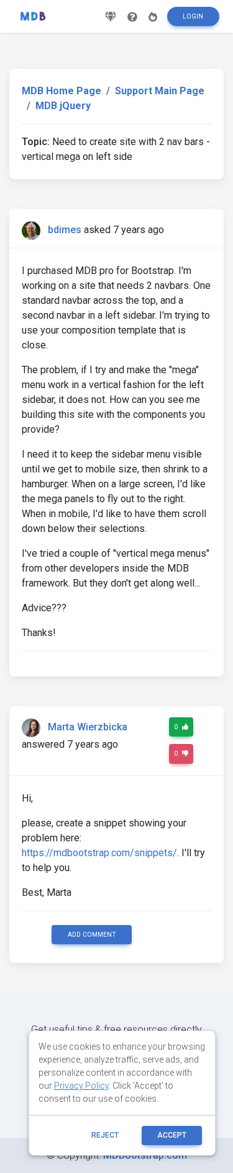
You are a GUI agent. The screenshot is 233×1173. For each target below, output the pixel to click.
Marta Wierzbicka (87, 727)
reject (105, 1135)
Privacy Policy (81, 1086)
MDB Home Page (61, 91)
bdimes (64, 230)
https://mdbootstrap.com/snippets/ (99, 853)
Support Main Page (159, 91)
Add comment (92, 935)
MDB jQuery (63, 106)
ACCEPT (171, 1135)
